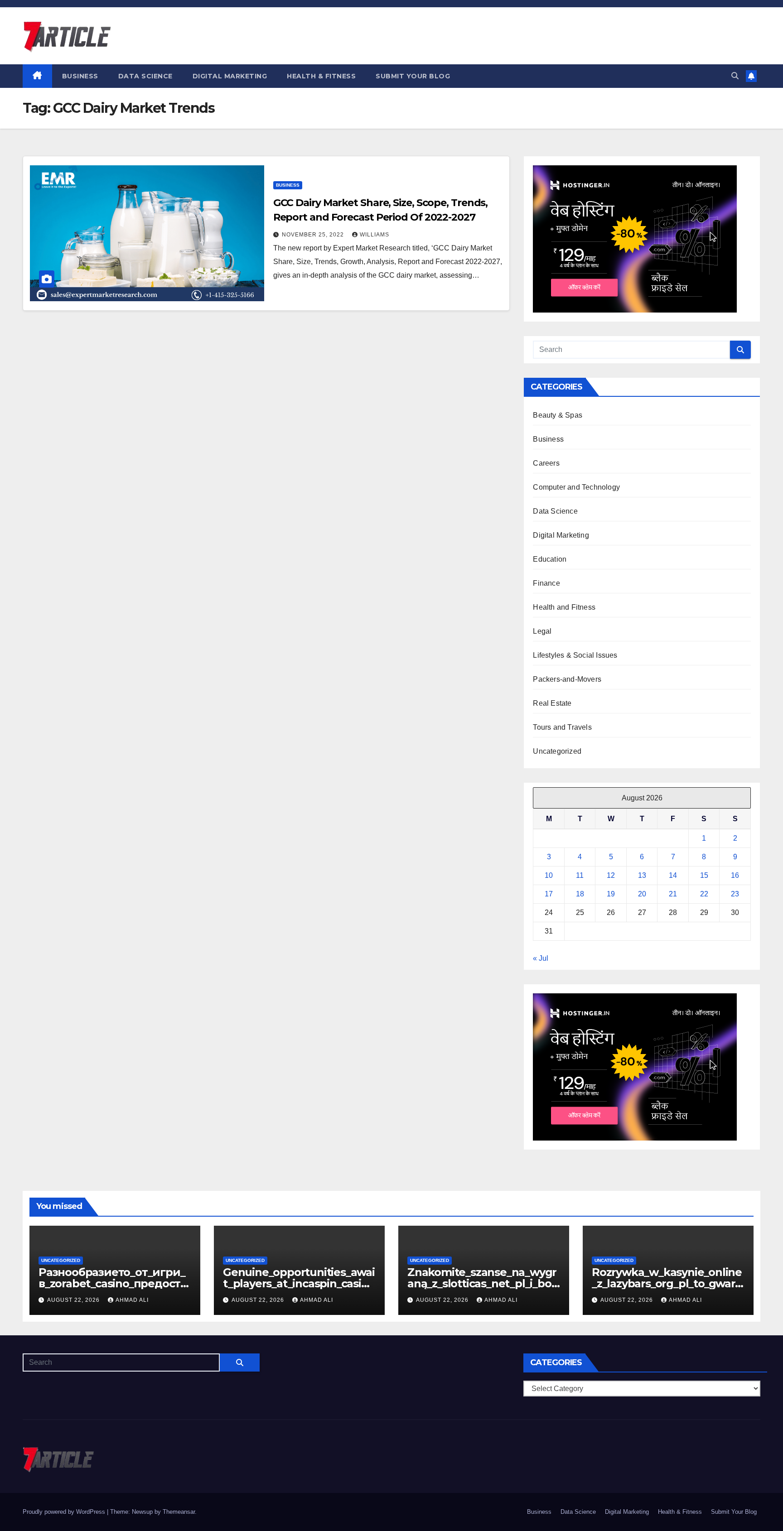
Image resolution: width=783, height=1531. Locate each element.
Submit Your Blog (413, 76)
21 (673, 894)
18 (580, 894)
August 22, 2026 (74, 1300)
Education (549, 559)
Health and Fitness (564, 607)
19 (611, 894)
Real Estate (552, 703)
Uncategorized (557, 751)
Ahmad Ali (132, 1300)
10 (549, 875)
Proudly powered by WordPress (65, 1511)
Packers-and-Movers (567, 679)
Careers (546, 463)
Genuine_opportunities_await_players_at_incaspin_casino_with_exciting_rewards (299, 1283)
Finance (546, 583)
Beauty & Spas (557, 415)
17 (549, 894)
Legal (542, 631)
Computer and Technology (576, 487)
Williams (374, 234)
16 (735, 875)
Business (80, 76)
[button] (735, 76)
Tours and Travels (562, 727)
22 (704, 894)
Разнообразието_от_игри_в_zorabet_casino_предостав (112, 1283)
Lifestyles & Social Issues (575, 655)
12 (611, 875)
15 (704, 875)
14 (673, 875)
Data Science (145, 76)
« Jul (540, 958)
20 (642, 894)
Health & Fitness (321, 76)
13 (642, 875)
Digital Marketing (230, 76)
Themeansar (179, 1511)
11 (580, 875)
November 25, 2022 (314, 234)
